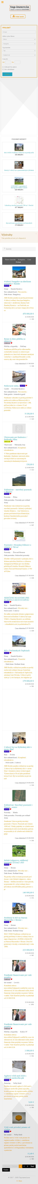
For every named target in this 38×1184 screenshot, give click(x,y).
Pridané (18, 262)
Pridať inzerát (19, 16)
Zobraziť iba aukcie (10, 67)
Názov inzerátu (10, 259)
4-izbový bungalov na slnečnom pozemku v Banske (17, 282)
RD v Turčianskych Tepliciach (17, 650)
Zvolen (12, 755)
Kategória (21, 259)
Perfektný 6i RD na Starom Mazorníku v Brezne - (15, 919)
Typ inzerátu (6, 47)
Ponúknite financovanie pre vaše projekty (18, 976)
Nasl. (32, 1166)
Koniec (6, 1170)
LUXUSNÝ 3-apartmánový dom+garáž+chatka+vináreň (19, 186)
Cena (29, 259)
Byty (5, 605)
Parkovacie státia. (11, 386)
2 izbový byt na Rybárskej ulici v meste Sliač (18, 748)
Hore (20, 1181)
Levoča (16, 982)
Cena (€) (5, 59)
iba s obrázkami (9, 69)
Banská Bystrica (16, 289)
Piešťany (23, 346)
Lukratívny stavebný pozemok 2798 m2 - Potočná (19, 205)
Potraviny (7, 1083)
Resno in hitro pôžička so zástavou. (14, 340)
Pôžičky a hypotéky (11, 346)
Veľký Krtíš (17, 1083)
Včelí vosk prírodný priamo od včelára (17, 1128)
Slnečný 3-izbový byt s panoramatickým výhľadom (19, 170)
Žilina (15, 497)
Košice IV (23, 1032)
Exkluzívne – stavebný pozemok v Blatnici (18, 490)
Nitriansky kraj (20, 445)
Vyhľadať (7, 74)
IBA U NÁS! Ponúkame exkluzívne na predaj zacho (19, 152)
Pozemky (7, 497)
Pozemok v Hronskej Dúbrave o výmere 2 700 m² (17, 546)
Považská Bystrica (17, 389)
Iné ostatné (7, 982)
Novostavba (22, 292)
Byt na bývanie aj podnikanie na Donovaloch (19, 223)
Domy (6, 289)
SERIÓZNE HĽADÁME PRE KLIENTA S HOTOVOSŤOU (16, 599)
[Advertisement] (19, 107)
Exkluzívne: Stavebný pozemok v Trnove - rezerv (18, 806)
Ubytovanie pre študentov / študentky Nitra (15, 438)
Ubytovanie (8, 445)
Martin (15, 812)
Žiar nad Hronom (19, 552)
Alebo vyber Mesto (8, 36)
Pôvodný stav (22, 608)
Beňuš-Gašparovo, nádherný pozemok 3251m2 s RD (16, 861)
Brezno (13, 868)
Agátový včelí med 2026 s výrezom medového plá (15, 1077)
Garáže (6, 389)
